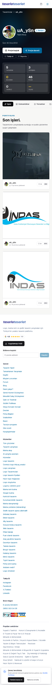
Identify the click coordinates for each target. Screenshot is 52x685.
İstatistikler (7, 417)
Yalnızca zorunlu (33, 680)
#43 (45, 303)
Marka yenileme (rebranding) (14, 507)
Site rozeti (7, 428)
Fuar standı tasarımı (11, 535)
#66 (46, 184)
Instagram (7, 582)
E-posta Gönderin (10, 605)
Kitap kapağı (8, 532)
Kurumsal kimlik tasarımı (12, 500)
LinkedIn (6, 593)
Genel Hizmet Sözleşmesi (13, 393)
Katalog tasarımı (9, 553)
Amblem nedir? (9, 567)
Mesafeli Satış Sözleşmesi (13, 396)
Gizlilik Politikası (9, 403)
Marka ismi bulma (10, 489)
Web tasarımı (8, 528)
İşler (9, 104)
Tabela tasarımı (9, 546)
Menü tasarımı (8, 557)
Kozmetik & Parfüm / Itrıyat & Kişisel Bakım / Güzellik (24, 640)
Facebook (7, 586)
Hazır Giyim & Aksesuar (12, 663)
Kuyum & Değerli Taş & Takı (14, 653)
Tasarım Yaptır (9, 368)
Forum (5, 382)
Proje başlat (13, 50)
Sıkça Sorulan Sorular (12, 407)
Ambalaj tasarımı (9, 514)
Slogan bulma (8, 493)
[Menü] (47, 4)
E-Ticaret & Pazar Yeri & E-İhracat (16, 634)
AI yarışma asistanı (10, 454)
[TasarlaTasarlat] (14, 322)
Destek (6, 410)
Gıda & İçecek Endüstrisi (13, 657)
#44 (45, 243)
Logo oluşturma (9, 482)
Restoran (31, 643)
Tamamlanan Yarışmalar (12, 371)
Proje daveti (33, 50)
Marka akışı (7, 450)
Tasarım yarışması (10, 447)
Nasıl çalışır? (8, 389)
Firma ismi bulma (9, 564)
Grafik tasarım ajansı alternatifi (15, 511)
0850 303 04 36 (10, 608)
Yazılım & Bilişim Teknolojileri (14, 643)
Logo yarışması (9, 468)
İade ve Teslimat (9, 400)
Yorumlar (41, 104)
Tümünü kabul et (16, 680)
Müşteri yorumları (10, 378)
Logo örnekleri (9, 571)
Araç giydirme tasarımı (12, 539)
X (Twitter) (7, 590)
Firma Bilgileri (8, 414)
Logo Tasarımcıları (10, 472)
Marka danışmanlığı (10, 503)
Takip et (10, 56)
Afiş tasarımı (8, 521)
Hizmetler (7, 457)
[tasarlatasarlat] (13, 4)
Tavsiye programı (10, 424)
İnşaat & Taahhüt (10, 630)
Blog (5, 385)
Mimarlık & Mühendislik (12, 637)
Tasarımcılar (7, 12)
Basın (5, 421)
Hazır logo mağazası (11, 479)
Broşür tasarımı (9, 550)
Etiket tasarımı (8, 518)
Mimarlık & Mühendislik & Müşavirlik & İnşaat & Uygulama (26, 650)
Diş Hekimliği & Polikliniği (37, 653)
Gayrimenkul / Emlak (11, 647)
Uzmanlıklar (23, 104)
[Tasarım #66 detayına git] (26, 155)
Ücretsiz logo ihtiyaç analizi (14, 464)
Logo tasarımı (8, 461)
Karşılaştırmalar (9, 432)
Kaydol (44, 355)
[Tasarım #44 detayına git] (26, 215)
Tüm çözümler (9, 443)
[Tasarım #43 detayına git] (26, 274)
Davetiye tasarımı (10, 542)
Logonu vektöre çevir (11, 486)
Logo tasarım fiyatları (11, 475)
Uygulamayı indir (15, 343)
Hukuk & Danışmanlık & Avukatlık (32, 630)
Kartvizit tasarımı (10, 496)
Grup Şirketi (7, 660)
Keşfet (5, 375)
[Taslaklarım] (41, 4)
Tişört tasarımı (9, 560)
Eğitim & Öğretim (31, 657)
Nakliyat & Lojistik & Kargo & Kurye (29, 660)
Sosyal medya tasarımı (12, 525)
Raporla (23, 56)
